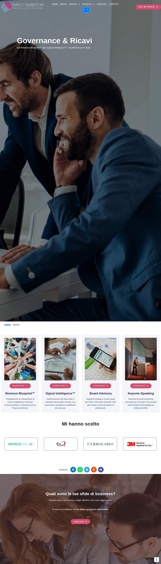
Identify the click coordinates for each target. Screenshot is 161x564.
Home (55, 4)
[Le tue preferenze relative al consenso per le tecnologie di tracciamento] (156, 559)
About (63, 4)
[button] (73, 469)
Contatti (114, 4)
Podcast (102, 4)
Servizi (73, 4)
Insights (87, 4)
